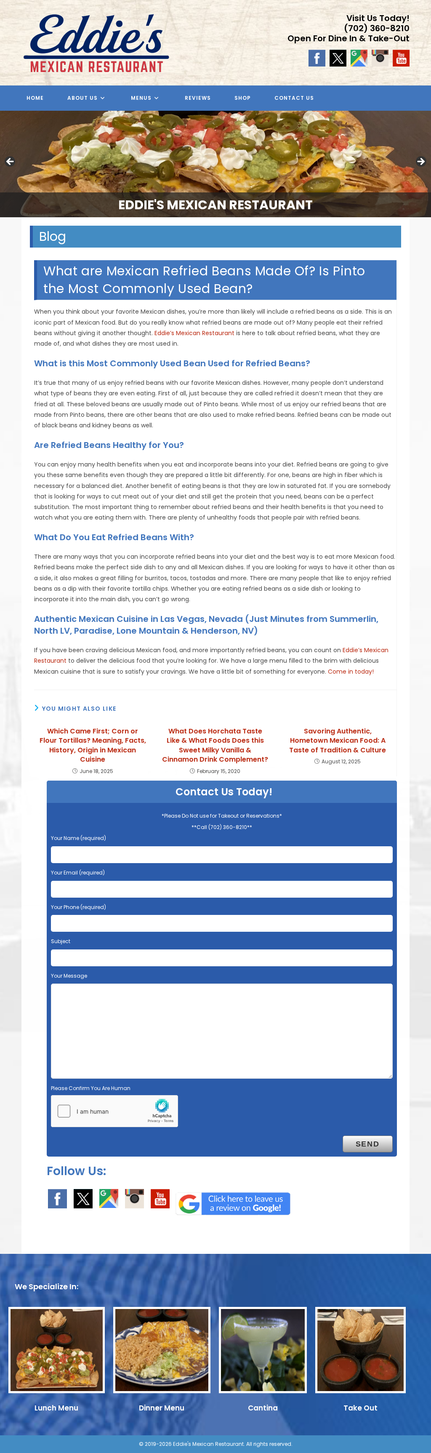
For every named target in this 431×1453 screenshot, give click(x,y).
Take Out (360, 1408)
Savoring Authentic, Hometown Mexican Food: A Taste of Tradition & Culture (337, 741)
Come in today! (351, 671)
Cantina (263, 1408)
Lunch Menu (56, 1408)
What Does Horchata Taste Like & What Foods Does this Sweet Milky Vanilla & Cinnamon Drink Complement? (215, 745)
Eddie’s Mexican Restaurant (194, 333)
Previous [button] (10, 162)
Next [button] (420, 162)
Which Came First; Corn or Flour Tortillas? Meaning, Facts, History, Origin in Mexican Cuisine (93, 745)
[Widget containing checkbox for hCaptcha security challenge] (114, 1111)
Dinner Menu (161, 1408)
